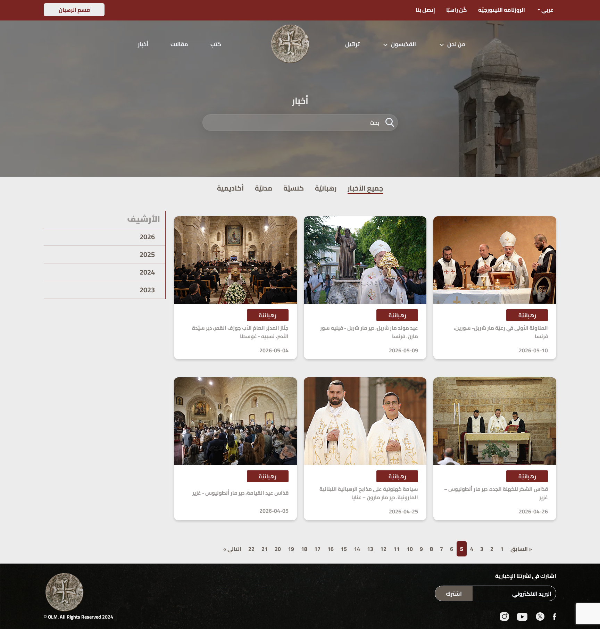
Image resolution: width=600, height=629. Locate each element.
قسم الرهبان (74, 10)
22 (251, 549)
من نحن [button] (456, 44)
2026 (147, 237)
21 (264, 549)
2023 (147, 290)
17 (317, 549)
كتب (216, 44)
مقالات (179, 44)
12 (383, 549)
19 (291, 549)
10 (410, 549)
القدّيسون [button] (403, 44)
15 (344, 549)
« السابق (521, 549)
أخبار (143, 44)
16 (330, 549)
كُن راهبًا (456, 10)
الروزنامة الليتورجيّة (501, 10)
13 (370, 549)
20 (278, 549)
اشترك (454, 593)
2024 (147, 272)
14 (357, 549)
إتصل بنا (425, 10)
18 (304, 549)
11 (396, 549)
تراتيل (352, 44)
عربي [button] (546, 10)
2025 (147, 254)
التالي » (232, 549)
